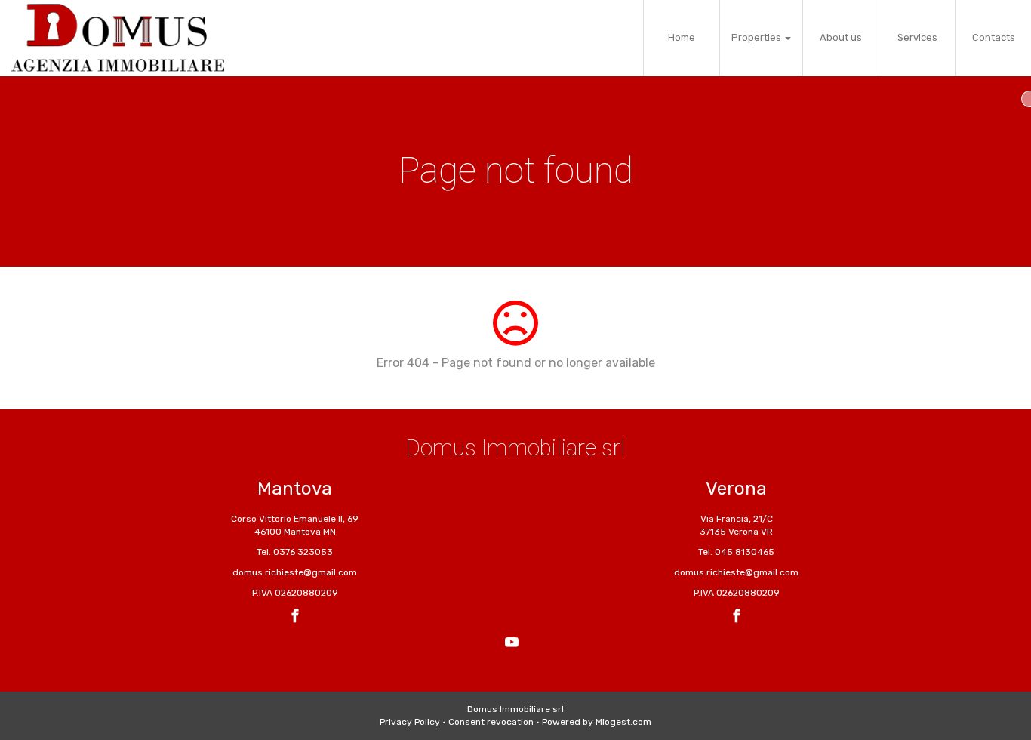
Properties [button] (757, 37)
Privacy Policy (410, 722)
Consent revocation (491, 722)
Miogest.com (623, 722)
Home (681, 37)
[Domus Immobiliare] (117, 38)
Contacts (993, 37)
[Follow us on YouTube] (512, 644)
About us (841, 37)
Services (917, 37)
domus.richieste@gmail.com (294, 572)
